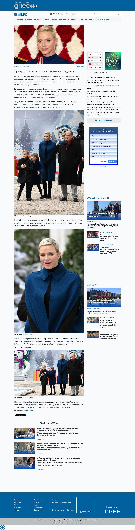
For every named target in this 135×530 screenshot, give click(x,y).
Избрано (46, 19)
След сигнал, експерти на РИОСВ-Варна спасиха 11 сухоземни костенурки (109, 336)
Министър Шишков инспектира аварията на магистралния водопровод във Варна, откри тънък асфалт (109, 324)
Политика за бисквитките (61, 502)
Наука (80, 19)
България (19, 19)
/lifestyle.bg (28, 410)
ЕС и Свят (28, 19)
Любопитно (64, 19)
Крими (73, 19)
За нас (54, 500)
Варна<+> (37, 19)
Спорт (54, 19)
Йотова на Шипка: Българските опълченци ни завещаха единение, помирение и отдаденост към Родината (102, 225)
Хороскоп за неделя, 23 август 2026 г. (103, 77)
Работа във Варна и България (63, 510)
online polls (103, 166)
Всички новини (104, 19)
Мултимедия (90, 19)
